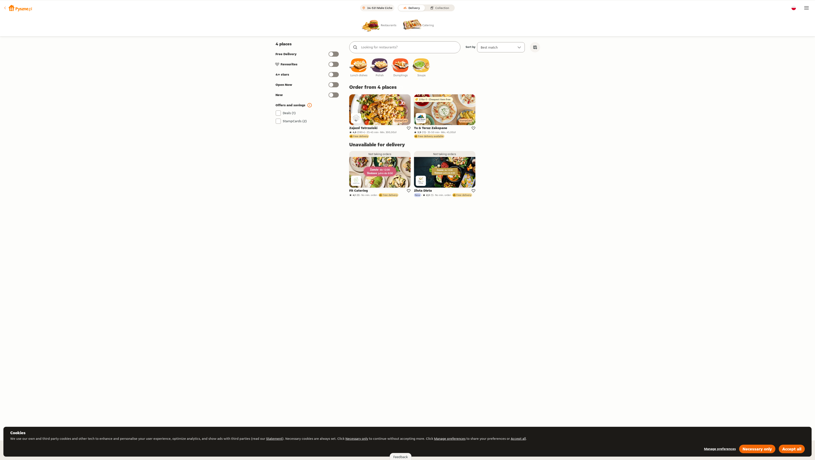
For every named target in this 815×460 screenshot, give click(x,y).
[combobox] (409, 47)
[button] (17, 7)
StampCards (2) (295, 121)
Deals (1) (289, 113)
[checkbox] (358, 67)
